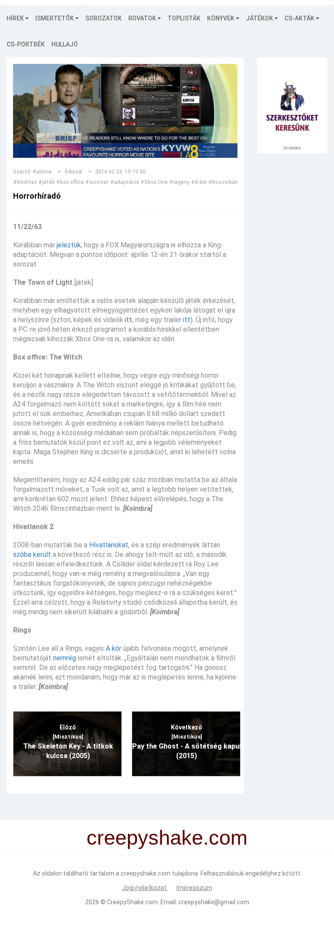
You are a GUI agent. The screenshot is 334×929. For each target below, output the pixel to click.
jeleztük (69, 245)
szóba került (32, 554)
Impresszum (194, 887)
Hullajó (64, 44)
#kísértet (25, 182)
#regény (179, 182)
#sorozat (97, 182)
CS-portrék (26, 44)
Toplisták (183, 18)
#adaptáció (124, 182)
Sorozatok (103, 18)
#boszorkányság (229, 182)
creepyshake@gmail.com (213, 902)
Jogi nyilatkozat (145, 887)
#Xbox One (154, 182)
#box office (70, 182)
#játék (46, 182)
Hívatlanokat (108, 545)
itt (128, 320)
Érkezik (73, 172)
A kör (113, 648)
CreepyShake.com (132, 902)
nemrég (64, 658)
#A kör (199, 182)
